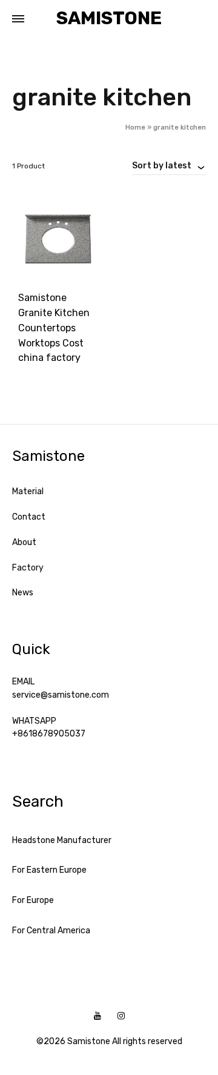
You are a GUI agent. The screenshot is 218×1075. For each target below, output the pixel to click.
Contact (28, 517)
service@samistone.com (60, 695)
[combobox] (169, 165)
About (24, 542)
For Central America (51, 930)
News (22, 592)
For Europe (33, 900)
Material (28, 491)
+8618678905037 (48, 734)
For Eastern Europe (49, 870)
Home (135, 127)
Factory (28, 568)
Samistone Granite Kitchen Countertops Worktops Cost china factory (54, 328)
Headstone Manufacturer (61, 840)
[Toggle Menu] (18, 19)
